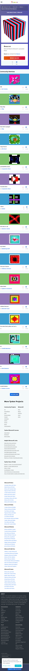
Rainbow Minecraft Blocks (10, 540)
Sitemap (3, 619)
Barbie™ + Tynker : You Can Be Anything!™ (13, 464)
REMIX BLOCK (14, 58)
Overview (18, 609)
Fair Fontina (5, 89)
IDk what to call (4, 226)
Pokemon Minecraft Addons (10, 564)
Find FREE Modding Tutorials (10, 452)
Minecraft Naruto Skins (9, 494)
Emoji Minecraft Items (9, 579)
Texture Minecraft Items (10, 583)
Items (19, 415)
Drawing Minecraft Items (10, 584)
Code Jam (3, 642)
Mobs (19, 417)
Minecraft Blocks (5, 635)
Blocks (21, 7)
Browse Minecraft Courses (9, 445)
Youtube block (3, 186)
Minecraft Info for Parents (9, 456)
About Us (3, 610)
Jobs (2, 615)
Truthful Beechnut (6, 348)
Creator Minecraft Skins (10, 492)
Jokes (5, 413)
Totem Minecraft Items (9, 581)
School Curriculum (20, 628)
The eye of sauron (4, 266)
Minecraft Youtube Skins (10, 489)
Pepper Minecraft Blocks (10, 542)
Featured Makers (20, 617)
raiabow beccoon (4, 306)
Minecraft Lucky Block (9, 536)
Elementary (18, 632)
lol (0, 346)
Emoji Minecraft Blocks (9, 538)
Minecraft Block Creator (10, 529)
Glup (3, 109)
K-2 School (18, 638)
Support (3, 612)
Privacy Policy (5, 656)
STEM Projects (19, 647)
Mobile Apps (4, 617)
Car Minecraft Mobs (9, 516)
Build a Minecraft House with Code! (11, 450)
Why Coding (18, 615)
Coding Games (4, 627)
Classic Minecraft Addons (10, 566)
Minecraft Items (5, 638)
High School (18, 635)
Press (2, 614)
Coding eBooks (4, 620)
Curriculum (18, 610)
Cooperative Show (6, 169)
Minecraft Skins (5, 630)
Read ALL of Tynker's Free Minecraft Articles (13, 457)
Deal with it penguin (5, 126)
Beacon (18, 54)
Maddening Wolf (6, 248)
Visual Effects (7, 411)
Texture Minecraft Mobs (10, 509)
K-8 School (18, 640)
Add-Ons (20, 413)
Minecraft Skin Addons (9, 557)
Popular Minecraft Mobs (10, 513)
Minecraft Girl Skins (9, 500)
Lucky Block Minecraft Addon (11, 553)
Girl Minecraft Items (9, 586)
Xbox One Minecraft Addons (11, 562)
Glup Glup (2, 106)
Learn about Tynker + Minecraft (14, 12)
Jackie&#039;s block (5, 166)
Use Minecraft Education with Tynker (12, 454)
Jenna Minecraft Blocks (9, 546)
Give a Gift (18, 612)
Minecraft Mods (5, 640)
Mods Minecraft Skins (9, 487)
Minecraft (15, 7)
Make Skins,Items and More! (10, 443)
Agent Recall (6, 432)
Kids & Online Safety (6, 657)
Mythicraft (6, 434)
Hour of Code (4, 643)
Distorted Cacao (5, 308)
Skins (19, 409)
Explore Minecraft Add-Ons (10, 448)
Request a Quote (20, 648)
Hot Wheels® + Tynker (9, 470)
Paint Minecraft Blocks (9, 533)
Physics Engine (7, 415)
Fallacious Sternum (6, 268)
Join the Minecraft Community (10, 446)
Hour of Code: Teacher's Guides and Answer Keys (14, 473)
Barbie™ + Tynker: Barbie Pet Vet (11, 466)
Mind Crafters (7, 436)
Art (5, 409)
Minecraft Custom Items (10, 573)
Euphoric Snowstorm (7, 288)
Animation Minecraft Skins (10, 498)
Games (5, 420)
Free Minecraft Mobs (9, 522)
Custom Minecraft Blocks (10, 531)
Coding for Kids (6, 7)
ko (1, 366)
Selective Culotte (6, 228)
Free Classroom (19, 630)
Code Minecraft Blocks (9, 544)
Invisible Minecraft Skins (10, 485)
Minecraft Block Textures (10, 535)
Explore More (14, 394)
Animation (6, 418)
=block (2, 206)
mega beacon (3, 146)
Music (5, 424)
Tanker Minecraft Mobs (9, 520)
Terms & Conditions (6, 655)
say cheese (2, 246)
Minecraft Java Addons (9, 559)
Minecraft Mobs (5, 633)
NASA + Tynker (7, 468)
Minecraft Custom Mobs (10, 524)
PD (16, 643)
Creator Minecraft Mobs (10, 507)
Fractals (6, 417)
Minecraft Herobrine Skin (10, 502)
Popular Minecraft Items (10, 577)
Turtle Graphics (7, 426)
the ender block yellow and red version (8, 326)
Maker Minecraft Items (9, 575)
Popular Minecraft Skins (10, 490)
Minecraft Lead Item (9, 571)
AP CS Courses (19, 637)
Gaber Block (3, 286)
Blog (2, 609)
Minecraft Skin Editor (6, 632)
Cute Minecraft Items (9, 588)
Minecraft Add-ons (5, 637)
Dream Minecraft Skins (9, 496)
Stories (5, 422)
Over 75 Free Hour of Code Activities (11, 471)
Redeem (17, 614)
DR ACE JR (4, 149)
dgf (1, 86)
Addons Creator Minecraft (10, 551)
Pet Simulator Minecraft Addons (11, 560)
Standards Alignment (21, 642)
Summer (18, 622)
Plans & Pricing (19, 619)
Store (2, 622)
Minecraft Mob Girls (9, 514)
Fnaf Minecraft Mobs (9, 511)
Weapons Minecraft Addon (10, 555)
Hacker (3, 208)
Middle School (19, 633)
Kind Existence (5, 368)
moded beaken (4, 386)
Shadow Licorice (6, 388)
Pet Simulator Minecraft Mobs (11, 518)
